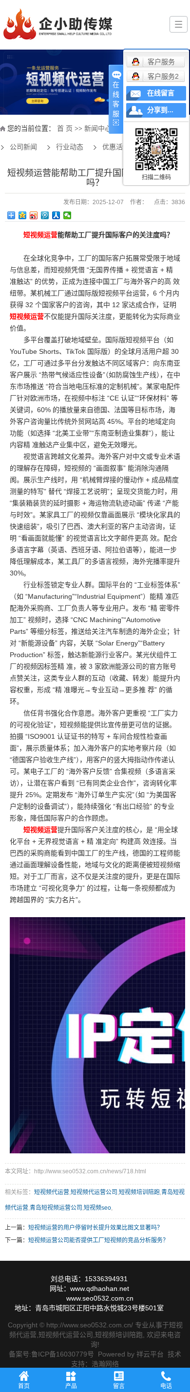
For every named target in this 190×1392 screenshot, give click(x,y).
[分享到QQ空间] (23, 215)
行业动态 (69, 147)
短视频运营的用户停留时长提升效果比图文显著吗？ (95, 1227)
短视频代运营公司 (94, 1192)
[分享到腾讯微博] (45, 215)
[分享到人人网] (56, 215)
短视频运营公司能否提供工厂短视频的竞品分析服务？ (98, 1240)
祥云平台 (150, 1354)
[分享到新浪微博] (34, 215)
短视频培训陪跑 (139, 1192)
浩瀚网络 (105, 1364)
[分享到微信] (67, 215)
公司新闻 (23, 147)
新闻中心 (98, 128)
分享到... (160, 110)
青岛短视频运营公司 (56, 1207)
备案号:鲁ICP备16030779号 (51, 1354)
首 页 (65, 128)
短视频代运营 (51, 1192)
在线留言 (160, 93)
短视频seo (97, 1207)
